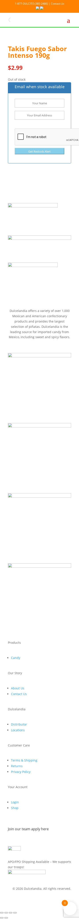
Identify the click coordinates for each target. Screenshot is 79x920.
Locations (18, 730)
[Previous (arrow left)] (2, 917)
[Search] (7, 19)
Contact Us (19, 694)
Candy (15, 658)
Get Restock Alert (39, 151)
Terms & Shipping (24, 760)
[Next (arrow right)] (6, 917)
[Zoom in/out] (2, 912)
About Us (17, 688)
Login (15, 802)
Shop (14, 808)
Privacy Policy (21, 772)
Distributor (19, 724)
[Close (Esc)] (15, 912)
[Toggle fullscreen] (6, 912)
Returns (17, 766)
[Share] (10, 912)
